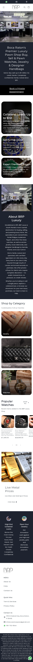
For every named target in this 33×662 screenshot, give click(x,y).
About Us (7, 582)
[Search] (25, 7)
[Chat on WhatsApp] (6, 2)
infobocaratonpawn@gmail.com (18, 622)
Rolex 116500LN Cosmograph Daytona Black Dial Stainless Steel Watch (21, 433)
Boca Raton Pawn (13, 635)
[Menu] (4, 7)
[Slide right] (21, 445)
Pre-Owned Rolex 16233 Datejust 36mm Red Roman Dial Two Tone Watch (7, 433)
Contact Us (8, 591)
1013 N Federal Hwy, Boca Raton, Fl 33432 (17, 617)
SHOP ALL (25, 402)
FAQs (6, 586)
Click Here (11, 502)
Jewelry (6, 334)
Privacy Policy (9, 606)
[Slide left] (12, 445)
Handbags (7, 366)
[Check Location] (26, 2)
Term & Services (10, 602)
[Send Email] (16, 2)
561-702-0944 (11, 626)
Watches (6, 392)
